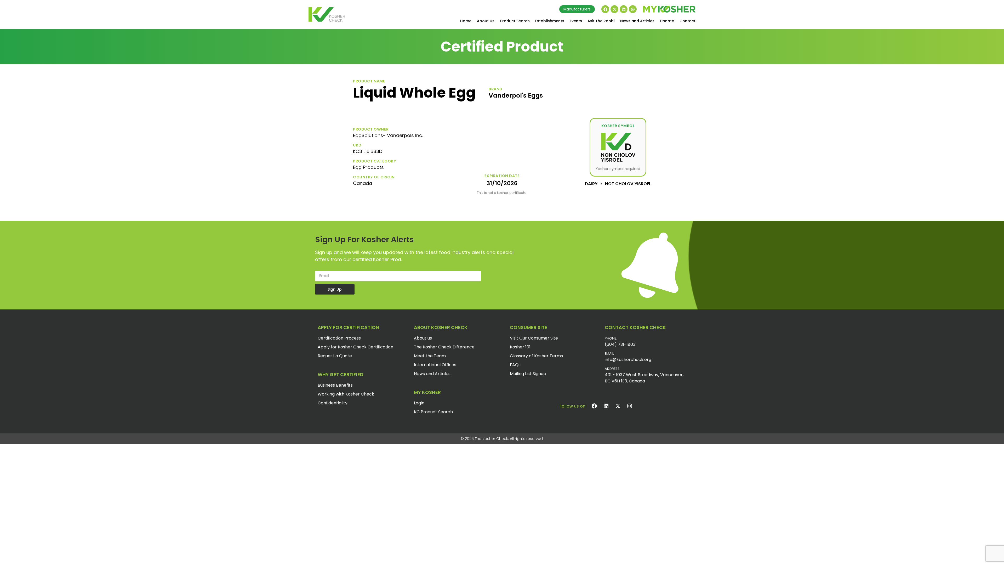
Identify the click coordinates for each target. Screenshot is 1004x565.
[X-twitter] (614, 9)
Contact (687, 21)
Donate (667, 21)
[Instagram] (629, 406)
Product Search (515, 21)
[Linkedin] (624, 9)
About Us (485, 21)
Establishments (549, 21)
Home (465, 21)
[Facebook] (605, 9)
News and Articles (637, 21)
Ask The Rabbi (600, 21)
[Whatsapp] (633, 9)
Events (576, 21)
